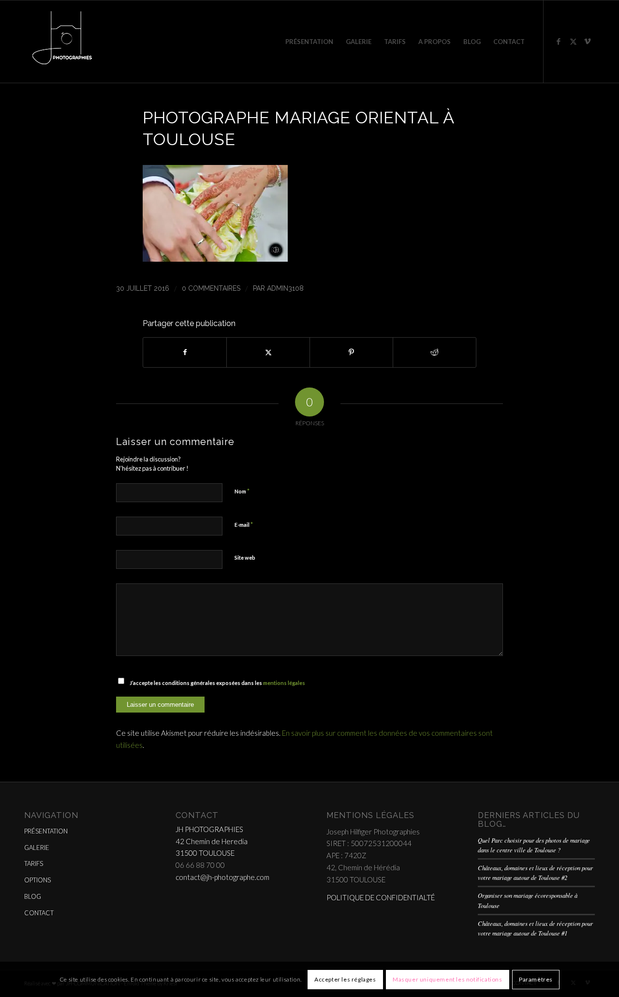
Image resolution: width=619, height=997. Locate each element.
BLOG (32, 896)
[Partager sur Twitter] (268, 352)
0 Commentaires (211, 288)
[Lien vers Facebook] (558, 41)
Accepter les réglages (345, 978)
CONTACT (39, 913)
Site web (245, 557)
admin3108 (285, 288)
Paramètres (536, 978)
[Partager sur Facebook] (184, 352)
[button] (215, 258)
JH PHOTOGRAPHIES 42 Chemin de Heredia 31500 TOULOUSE (212, 841)
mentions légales (284, 683)
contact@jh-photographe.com (222, 877)
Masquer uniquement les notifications (447, 978)
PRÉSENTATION (46, 831)
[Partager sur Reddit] (434, 352)
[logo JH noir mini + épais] (62, 41)
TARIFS (33, 863)
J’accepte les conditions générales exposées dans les (217, 683)
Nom (242, 491)
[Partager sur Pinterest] (351, 352)
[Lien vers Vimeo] (587, 41)
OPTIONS (37, 880)
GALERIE (36, 847)
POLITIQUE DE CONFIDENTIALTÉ (380, 897)
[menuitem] (309, 41)
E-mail (244, 524)
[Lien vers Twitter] (573, 41)
